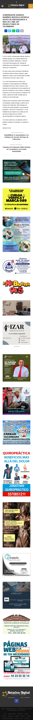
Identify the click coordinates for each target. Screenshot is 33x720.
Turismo (16, 718)
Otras (21, 718)
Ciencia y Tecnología (7, 718)
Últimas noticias (12, 713)
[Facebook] (16, 701)
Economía (3, 716)
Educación (10, 716)
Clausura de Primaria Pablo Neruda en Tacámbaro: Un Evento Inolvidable (16, 149)
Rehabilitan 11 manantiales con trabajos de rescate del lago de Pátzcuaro (16, 137)
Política (26, 713)
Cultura (22, 716)
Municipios (20, 713)
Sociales (28, 716)
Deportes (17, 716)
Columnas (26, 718)
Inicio (5, 713)
